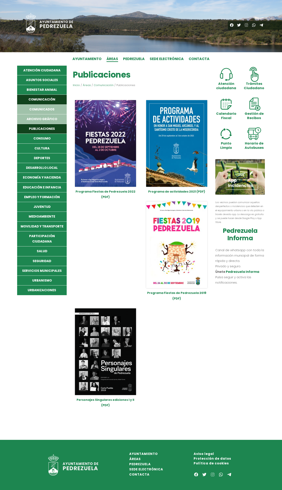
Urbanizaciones (42, 290)
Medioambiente (42, 216)
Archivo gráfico (42, 119)
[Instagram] (246, 25)
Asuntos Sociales (42, 80)
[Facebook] (232, 25)
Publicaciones (42, 129)
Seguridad (42, 261)
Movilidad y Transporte (42, 226)
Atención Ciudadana (41, 70)
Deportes (42, 158)
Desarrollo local (42, 168)
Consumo (42, 138)
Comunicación (41, 99)
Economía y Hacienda (42, 177)
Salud (42, 251)
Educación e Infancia (42, 187)
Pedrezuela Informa (242, 272)
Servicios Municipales (42, 271)
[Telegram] (261, 25)
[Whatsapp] (254, 25)
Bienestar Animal (42, 90)
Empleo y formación (42, 197)
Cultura (42, 148)
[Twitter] (239, 25)
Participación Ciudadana (42, 239)
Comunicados (42, 109)
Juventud (42, 207)
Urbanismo (42, 280)
